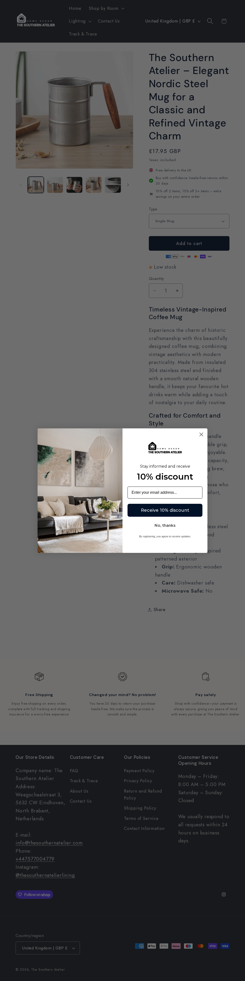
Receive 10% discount (165, 510)
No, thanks (165, 525)
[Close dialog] (201, 434)
